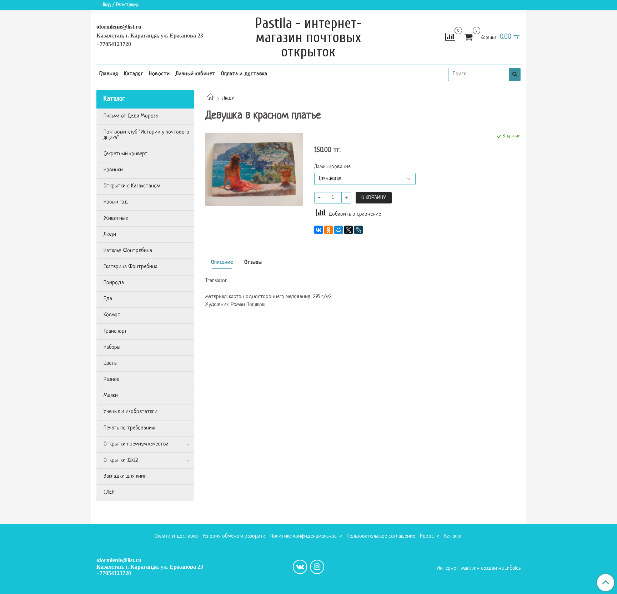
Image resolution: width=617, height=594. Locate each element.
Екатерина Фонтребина (130, 267)
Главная (108, 74)
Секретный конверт (125, 154)
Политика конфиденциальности (306, 536)
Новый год (116, 202)
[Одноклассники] (328, 230)
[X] (348, 230)
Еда (108, 299)
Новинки (113, 170)
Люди (228, 98)
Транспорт (115, 331)
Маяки (111, 396)
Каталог (134, 74)
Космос (112, 315)
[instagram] (317, 567)
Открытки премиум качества (136, 444)
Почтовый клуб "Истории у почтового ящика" (146, 135)
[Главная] (210, 98)
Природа (114, 283)
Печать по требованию (129, 428)
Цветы (110, 364)
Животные (116, 219)
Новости (159, 74)
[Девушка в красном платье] (254, 169)
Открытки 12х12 (121, 460)
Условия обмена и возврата (234, 536)
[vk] (300, 567)
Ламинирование (332, 167)
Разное (111, 380)
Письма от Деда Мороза (131, 116)
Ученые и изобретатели (130, 412)
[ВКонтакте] (318, 230)
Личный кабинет (195, 74)
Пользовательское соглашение (381, 536)
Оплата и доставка (244, 74)
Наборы (112, 347)
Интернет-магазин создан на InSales (479, 569)
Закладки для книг (125, 476)
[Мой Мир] (338, 230)
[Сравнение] (450, 38)
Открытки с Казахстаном (132, 186)
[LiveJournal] (358, 230)
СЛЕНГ (110, 492)
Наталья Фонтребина (128, 251)
